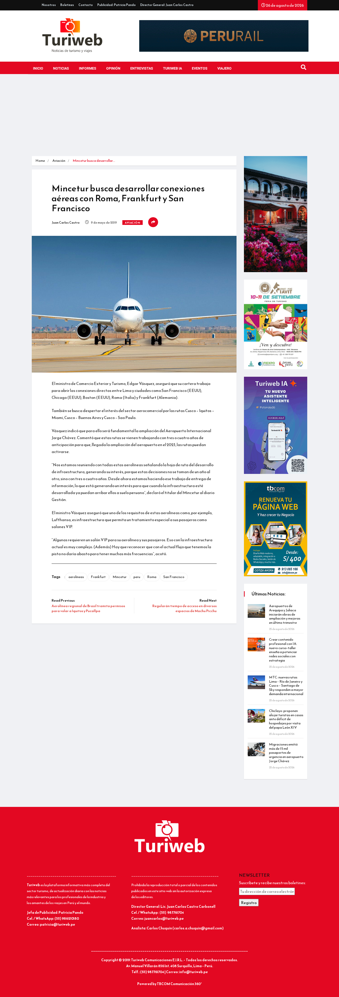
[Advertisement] (169, 119)
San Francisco (173, 577)
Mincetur (120, 577)
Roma (151, 577)
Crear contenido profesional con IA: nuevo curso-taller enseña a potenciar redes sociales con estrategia (283, 650)
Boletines (67, 5)
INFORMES (87, 68)
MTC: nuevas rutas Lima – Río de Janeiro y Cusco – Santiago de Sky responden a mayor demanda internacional (286, 686)
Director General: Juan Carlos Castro (167, 5)
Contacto (85, 5)
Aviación (58, 160)
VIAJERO (224, 68)
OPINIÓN (113, 68)
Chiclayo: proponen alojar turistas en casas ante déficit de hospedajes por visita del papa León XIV (286, 719)
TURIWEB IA (172, 68)
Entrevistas (141, 68)
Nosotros (49, 5)
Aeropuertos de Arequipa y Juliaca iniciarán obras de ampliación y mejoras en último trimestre (284, 614)
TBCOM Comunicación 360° (179, 984)
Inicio (38, 68)
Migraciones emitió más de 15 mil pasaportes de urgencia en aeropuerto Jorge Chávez (286, 753)
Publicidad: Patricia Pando (116, 5)
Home (40, 160)
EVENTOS (199, 68)
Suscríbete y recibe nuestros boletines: (272, 883)
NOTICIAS (61, 68)
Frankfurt (98, 577)
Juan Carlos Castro (66, 222)
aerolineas (76, 577)
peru (137, 577)
